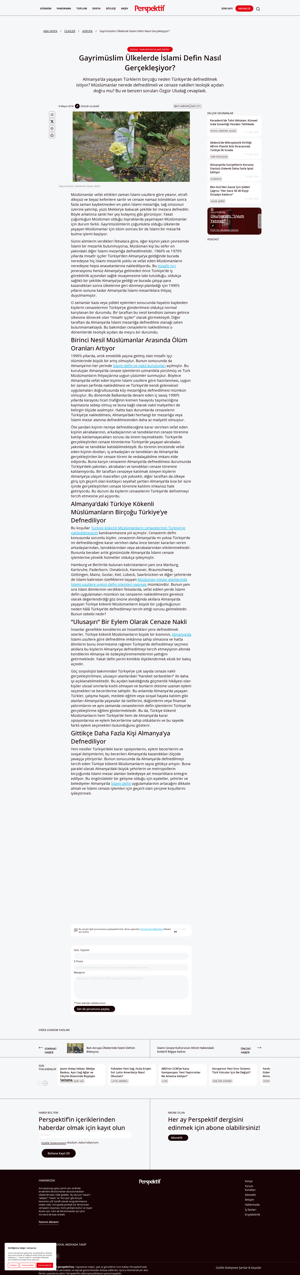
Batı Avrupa (181, 106)
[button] (257, 9)
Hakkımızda (252, 1204)
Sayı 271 (196, 106)
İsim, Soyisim (81, 950)
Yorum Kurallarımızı (152, 929)
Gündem (45, 8)
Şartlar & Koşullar (250, 1267)
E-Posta (78, 961)
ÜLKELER (69, 31)
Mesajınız (79, 972)
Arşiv (124, 8)
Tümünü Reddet (27, 1265)
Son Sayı (227, 8)
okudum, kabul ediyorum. (70, 1143)
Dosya (96, 8)
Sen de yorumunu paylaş (93, 1009)
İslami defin (121, 783)
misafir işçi (167, 265)
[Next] (45, 1083)
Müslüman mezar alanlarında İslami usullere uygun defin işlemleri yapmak (129, 582)
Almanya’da (181, 634)
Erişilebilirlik (252, 1214)
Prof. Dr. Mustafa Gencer (224, 230)
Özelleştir (13, 1265)
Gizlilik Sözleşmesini (53, 1143)
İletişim (249, 1200)
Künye (249, 1181)
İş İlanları (250, 1209)
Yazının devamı (49, 1222)
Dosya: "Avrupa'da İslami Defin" (150, 49)
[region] (30, 1256)
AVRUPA (87, 31)
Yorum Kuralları (250, 1188)
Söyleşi (111, 8)
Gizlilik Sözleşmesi (227, 1267)
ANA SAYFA (50, 31)
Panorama (64, 8)
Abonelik (244, 8)
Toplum (81, 8)
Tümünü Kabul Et (44, 1265)
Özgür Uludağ (90, 106)
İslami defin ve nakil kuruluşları (139, 365)
